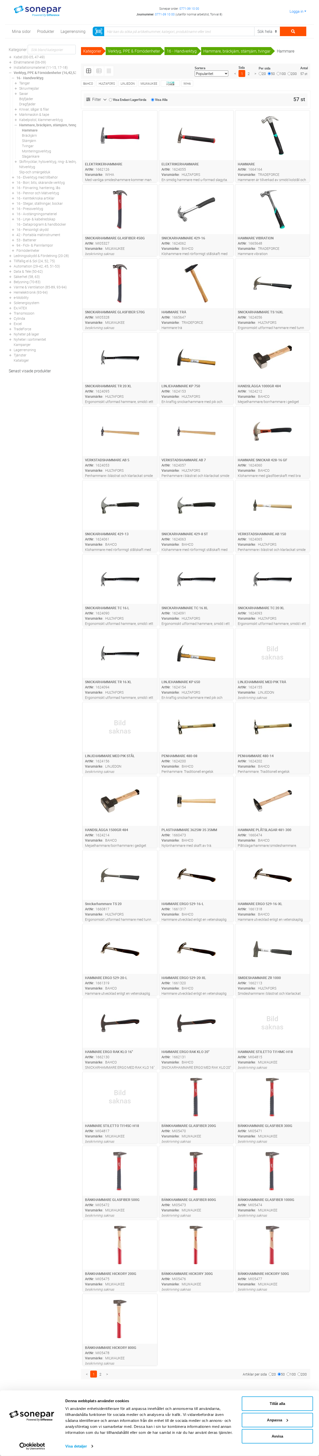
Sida (242, 67)
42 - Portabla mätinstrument (38, 234)
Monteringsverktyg (36, 151)
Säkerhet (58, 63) (27, 276)
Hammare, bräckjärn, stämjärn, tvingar (49, 125)
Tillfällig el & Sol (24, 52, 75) (34, 261)
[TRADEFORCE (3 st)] (170, 83)
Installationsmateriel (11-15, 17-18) (41, 67)
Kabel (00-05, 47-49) (29, 57)
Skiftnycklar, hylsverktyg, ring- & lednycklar (51, 161)
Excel (18, 323)
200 (294, 73)
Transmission (24, 313)
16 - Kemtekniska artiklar (35, 198)
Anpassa (274, 1420)
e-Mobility (21, 297)
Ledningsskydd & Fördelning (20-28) (41, 255)
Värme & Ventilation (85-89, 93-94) (40, 287)
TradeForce (22, 329)
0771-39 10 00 (189, 8)
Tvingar (28, 145)
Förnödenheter (27, 250)
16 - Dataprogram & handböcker (41, 224)
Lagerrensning (25, 349)
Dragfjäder (27, 104)
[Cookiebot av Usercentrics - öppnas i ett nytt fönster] (32, 1446)
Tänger (24, 83)
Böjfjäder (26, 98)
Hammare (30, 130)
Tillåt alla (277, 1403)
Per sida (264, 68)
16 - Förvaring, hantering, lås (38, 187)
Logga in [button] (296, 11)
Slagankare (30, 156)
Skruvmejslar (29, 88)
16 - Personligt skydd (32, 229)
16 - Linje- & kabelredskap (35, 219)
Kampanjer (22, 344)
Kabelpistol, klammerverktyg (41, 119)
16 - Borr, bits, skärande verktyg (40, 182)
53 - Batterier (26, 240)
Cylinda (19, 318)
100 (283, 73)
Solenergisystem (26, 302)
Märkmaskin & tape (34, 114)
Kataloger (21, 360)
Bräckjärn (29, 135)
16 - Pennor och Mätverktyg (37, 193)
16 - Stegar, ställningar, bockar (39, 203)
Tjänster (20, 355)
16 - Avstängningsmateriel (36, 213)
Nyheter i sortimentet (30, 339)
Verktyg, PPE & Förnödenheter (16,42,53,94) (48, 72)
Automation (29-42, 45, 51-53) (37, 266)
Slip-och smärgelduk (34, 172)
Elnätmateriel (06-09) (30, 62)
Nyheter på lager (26, 334)
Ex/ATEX (20, 308)
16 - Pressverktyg (29, 208)
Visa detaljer (76, 1446)
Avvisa (277, 1436)
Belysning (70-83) (27, 281)
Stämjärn (29, 140)
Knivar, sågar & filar (34, 109)
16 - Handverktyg (29, 77)
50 (273, 73)
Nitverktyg (27, 166)
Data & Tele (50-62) (28, 271)
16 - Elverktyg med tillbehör (37, 177)
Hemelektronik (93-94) (31, 292)
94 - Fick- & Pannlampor (34, 245)
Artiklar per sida (255, 1374)
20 (264, 73)
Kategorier (18, 49)
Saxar (23, 93)
